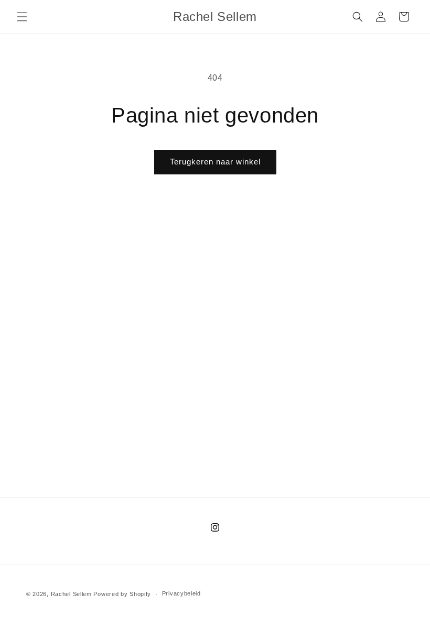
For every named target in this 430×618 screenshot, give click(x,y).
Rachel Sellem (71, 594)
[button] (22, 16)
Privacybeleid (181, 593)
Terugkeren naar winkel (215, 161)
